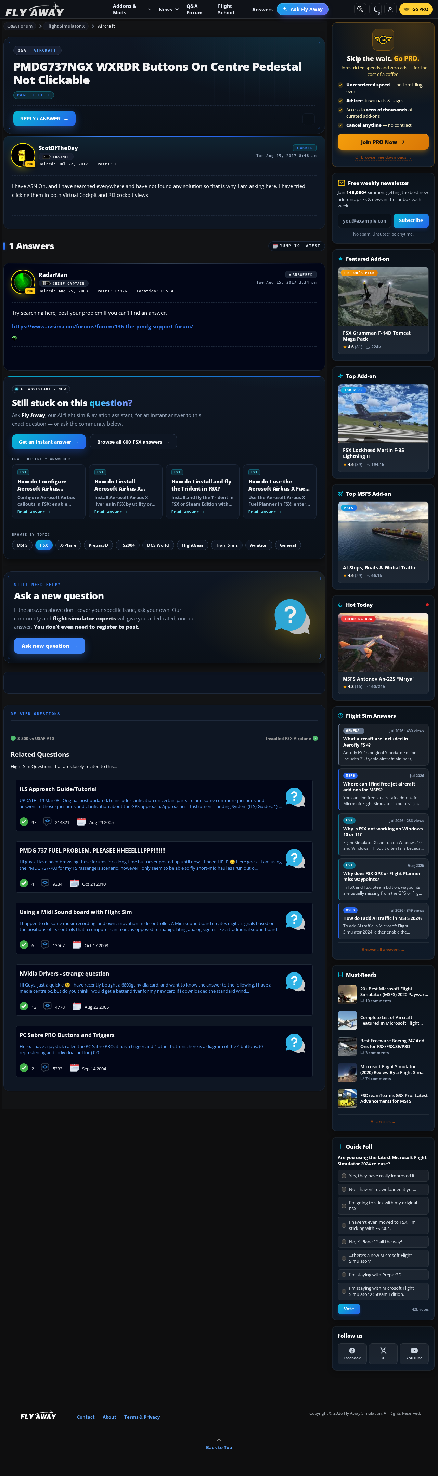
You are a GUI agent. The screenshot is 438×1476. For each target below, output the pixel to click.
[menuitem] (302, 9)
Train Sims (227, 545)
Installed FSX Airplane (288, 738)
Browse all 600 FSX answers (133, 442)
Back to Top (219, 1447)
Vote (349, 1309)
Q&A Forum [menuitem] (194, 9)
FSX (44, 545)
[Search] (360, 9)
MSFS (22, 545)
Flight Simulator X (65, 26)
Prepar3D (98, 545)
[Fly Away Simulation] (34, 9)
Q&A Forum (20, 26)
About (109, 1417)
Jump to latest (300, 246)
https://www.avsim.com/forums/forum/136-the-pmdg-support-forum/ (102, 326)
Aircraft (106, 26)
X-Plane (68, 545)
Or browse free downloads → (383, 157)
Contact (86, 1417)
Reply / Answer (40, 118)
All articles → (383, 1121)
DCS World (158, 545)
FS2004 (127, 545)
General (288, 545)
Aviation (259, 545)
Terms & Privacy (142, 1417)
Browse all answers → (383, 949)
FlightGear (193, 545)
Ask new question (50, 645)
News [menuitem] (165, 9)
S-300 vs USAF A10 (35, 738)
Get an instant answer (49, 442)
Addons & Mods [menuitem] (125, 9)
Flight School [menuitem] (226, 9)
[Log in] (390, 9)
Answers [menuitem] (262, 9)
